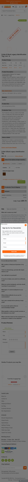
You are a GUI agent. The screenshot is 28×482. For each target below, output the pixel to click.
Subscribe (14, 251)
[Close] (26, 225)
